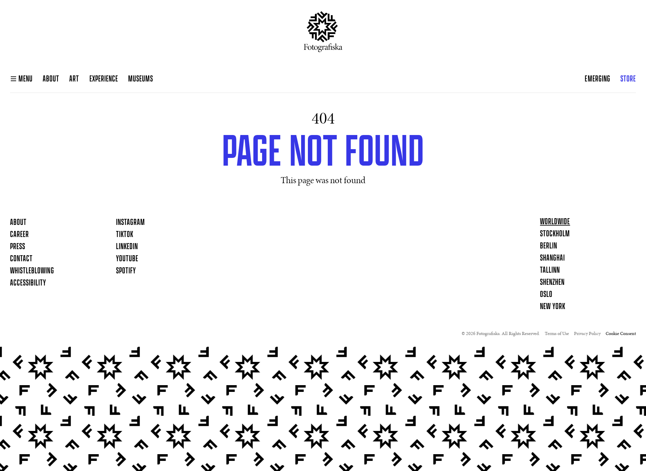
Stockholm (555, 234)
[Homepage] (323, 34)
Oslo (546, 294)
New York (552, 306)
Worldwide (555, 221)
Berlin (548, 246)
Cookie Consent (621, 334)
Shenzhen (552, 282)
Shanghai (552, 258)
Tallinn (550, 270)
